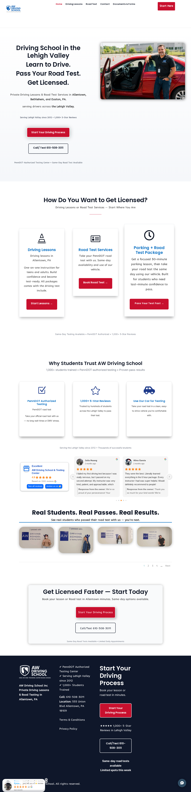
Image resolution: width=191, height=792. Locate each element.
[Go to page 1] (116, 500)
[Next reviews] (169, 476)
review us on (52, 486)
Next (167, 565)
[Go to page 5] (125, 500)
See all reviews (35, 486)
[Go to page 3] (121, 500)
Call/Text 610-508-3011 (95, 628)
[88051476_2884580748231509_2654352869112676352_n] (154, 545)
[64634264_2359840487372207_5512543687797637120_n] (115, 543)
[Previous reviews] (73, 476)
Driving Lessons (74, 4)
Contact (105, 4)
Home (59, 4)
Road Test (91, 4)
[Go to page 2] (118, 500)
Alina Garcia (139, 460)
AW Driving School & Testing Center (48, 471)
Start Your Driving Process (48, 132)
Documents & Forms (124, 4)
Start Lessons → (42, 303)
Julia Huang (91, 460)
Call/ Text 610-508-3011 (48, 148)
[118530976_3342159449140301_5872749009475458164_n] (75, 552)
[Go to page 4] (123, 500)
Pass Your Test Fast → (149, 303)
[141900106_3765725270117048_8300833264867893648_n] (36, 547)
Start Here (166, 5)
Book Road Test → (95, 282)
